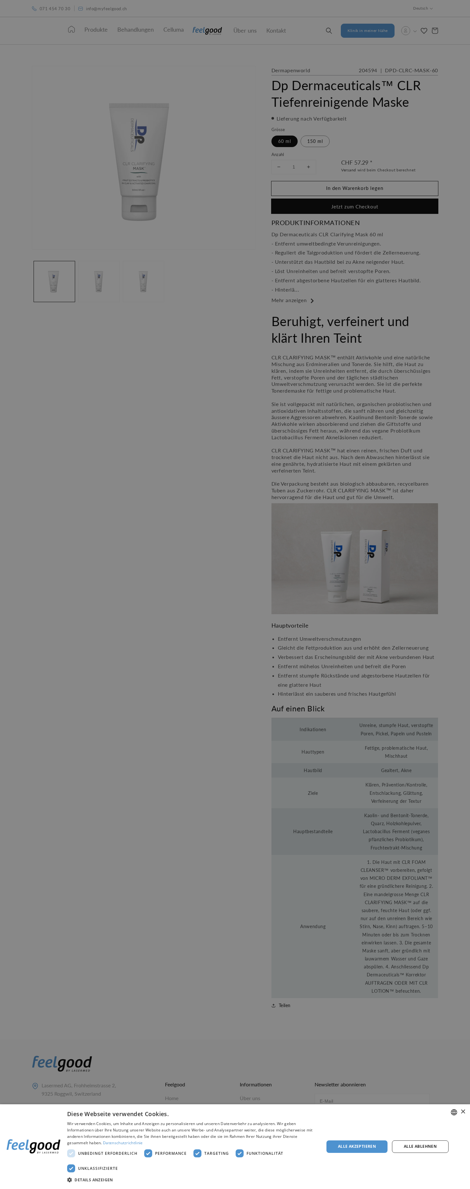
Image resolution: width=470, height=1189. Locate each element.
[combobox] (454, 1112)
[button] (192, 1180)
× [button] (462, 1111)
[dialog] (235, 1146)
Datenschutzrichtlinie (123, 1143)
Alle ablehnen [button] (420, 1146)
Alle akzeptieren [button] (357, 1146)
